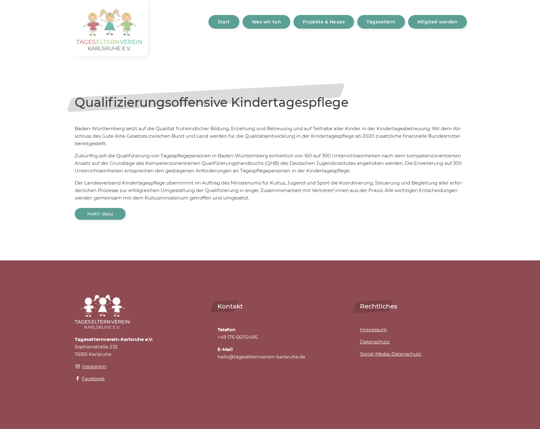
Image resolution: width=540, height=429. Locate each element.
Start (224, 22)
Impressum (373, 330)
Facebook (93, 379)
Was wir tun (266, 22)
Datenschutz (375, 342)
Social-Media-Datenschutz (390, 354)
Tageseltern (381, 22)
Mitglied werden (438, 22)
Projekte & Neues (324, 22)
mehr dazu (100, 214)
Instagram (94, 366)
